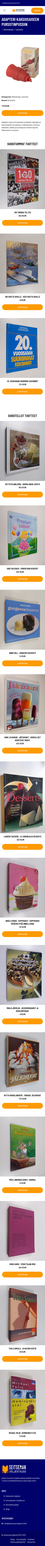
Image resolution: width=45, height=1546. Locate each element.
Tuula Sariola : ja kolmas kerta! (22, 1348)
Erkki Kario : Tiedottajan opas (22, 1264)
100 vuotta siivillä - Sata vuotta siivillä (22, 296)
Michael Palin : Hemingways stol (22, 1433)
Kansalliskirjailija (12, 1505)
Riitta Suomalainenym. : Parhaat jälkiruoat (22, 1095)
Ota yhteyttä (21, 1539)
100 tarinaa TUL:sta (22, 212)
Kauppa (37, 10)
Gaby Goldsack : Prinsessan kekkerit (22, 568)
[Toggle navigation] (4, 10)
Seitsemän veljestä (13, 1496)
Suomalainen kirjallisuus (15, 1500)
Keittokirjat (9, 29)
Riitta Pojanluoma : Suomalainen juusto (22, 484)
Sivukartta (31, 1542)
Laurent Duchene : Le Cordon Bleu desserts (22, 836)
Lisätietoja (22, 113)
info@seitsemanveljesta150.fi (11, 3)
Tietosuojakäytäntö (17, 1542)
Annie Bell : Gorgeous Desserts (22, 653)
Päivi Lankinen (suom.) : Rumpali (22, 1179)
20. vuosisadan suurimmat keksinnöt (22, 381)
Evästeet (31, 1539)
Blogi (8, 1509)
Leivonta (19, 29)
